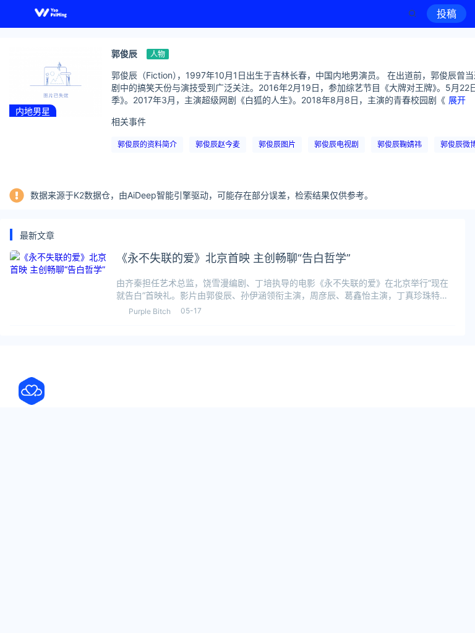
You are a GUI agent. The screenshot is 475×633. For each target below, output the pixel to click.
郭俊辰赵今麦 (217, 144)
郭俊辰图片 (277, 144)
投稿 (446, 13)
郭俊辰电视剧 (336, 144)
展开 (457, 100)
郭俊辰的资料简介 (147, 144)
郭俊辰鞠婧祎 (399, 144)
